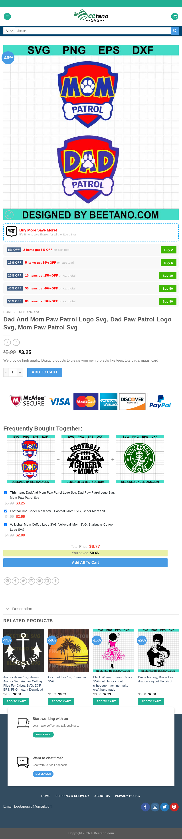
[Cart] (174, 16)
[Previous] (3, 670)
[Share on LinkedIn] (47, 581)
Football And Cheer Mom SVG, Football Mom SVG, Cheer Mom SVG (58, 511)
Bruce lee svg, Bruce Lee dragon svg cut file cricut (155, 679)
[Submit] (175, 31)
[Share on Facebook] (15, 581)
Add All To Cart (85, 562)
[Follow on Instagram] (155, 807)
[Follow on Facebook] (145, 807)
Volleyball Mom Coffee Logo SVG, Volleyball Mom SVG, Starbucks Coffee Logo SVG (61, 527)
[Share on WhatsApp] (7, 581)
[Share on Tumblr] (55, 581)
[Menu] (7, 16)
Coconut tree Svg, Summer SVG (67, 679)
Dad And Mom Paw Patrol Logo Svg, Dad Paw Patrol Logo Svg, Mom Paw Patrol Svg (62, 495)
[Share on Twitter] (23, 581)
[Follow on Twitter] (164, 807)
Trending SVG (29, 312)
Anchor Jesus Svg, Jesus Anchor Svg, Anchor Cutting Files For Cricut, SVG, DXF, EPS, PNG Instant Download (23, 683)
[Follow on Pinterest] (174, 807)
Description (22, 609)
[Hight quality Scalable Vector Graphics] (91, 16)
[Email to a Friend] (31, 581)
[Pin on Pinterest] (39, 581)
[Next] (178, 670)
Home (8, 312)
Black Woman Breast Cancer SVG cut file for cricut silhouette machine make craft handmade (113, 683)
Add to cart (45, 372)
